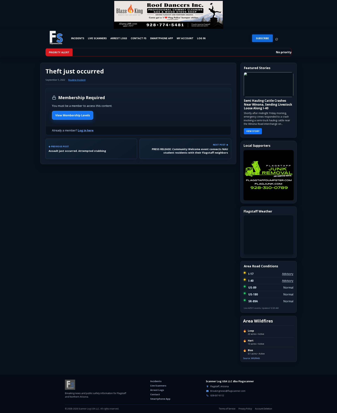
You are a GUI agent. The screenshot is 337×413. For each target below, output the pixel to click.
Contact (155, 394)
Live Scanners (97, 38)
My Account (185, 38)
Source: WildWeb (251, 358)
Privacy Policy (245, 408)
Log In (201, 38)
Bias (250, 350)
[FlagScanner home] (70, 385)
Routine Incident (76, 79)
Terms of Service (227, 408)
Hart (250, 340)
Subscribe (262, 38)
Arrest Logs (118, 38)
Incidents (77, 38)
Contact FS (138, 38)
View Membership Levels (72, 115)
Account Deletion (263, 408)
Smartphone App (161, 38)
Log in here (86, 130)
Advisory (287, 274)
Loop (251, 330)
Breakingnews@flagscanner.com (227, 390)
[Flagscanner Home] (56, 38)
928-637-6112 (217, 395)
